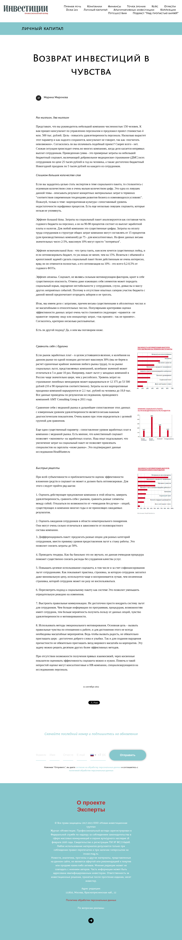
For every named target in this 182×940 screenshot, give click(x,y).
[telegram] (91, 920)
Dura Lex (72, 10)
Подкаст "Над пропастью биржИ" (155, 13)
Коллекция (168, 10)
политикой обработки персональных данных (91, 771)
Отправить (127, 755)
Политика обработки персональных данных (91, 900)
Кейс (155, 6)
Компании (94, 6)
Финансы (114, 6)
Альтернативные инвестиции (134, 10)
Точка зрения (136, 6)
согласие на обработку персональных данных (98, 767)
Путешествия (117, 13)
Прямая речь (72, 6)
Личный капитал (96, 10)
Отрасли (170, 6)
